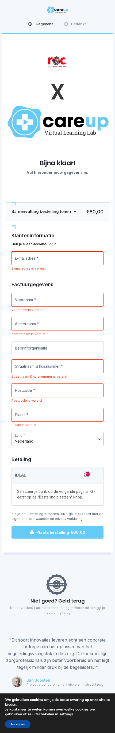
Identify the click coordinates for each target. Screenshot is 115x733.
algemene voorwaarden (30, 519)
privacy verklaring (69, 519)
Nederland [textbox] (24, 441)
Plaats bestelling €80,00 (60, 532)
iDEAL (20, 475)
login (52, 244)
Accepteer (17, 724)
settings (66, 714)
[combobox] (57, 439)
